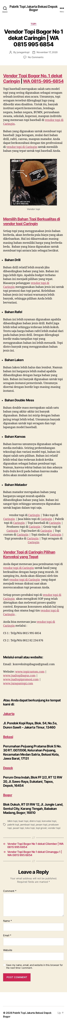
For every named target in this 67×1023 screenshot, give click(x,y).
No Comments (35, 57)
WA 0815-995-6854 (43, 81)
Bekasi (8, 737)
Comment (9, 891)
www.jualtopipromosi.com (21, 679)
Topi (33, 23)
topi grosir (41, 828)
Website (7, 950)
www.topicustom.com (29, 672)
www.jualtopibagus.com (19, 675)
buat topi (23, 821)
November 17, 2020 (47, 52)
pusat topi (18, 828)
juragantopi (23, 52)
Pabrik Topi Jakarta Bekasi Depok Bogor (33, 8)
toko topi (30, 828)
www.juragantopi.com (18, 683)
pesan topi (41, 824)
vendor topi (54, 828)
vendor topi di (21, 147)
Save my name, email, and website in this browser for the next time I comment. (34, 966)
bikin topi (12, 821)
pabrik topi (13, 824)
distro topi (35, 821)
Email (7, 935)
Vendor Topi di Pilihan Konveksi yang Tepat (29, 554)
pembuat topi (27, 824)
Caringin (34, 515)
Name (7, 921)
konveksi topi (49, 821)
